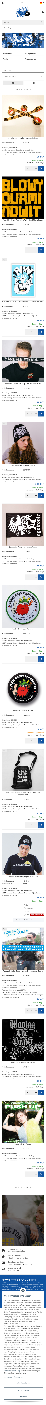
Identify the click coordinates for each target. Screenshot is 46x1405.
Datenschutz (18, 1377)
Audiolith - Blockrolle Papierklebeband (23, 138)
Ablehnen (23, 1397)
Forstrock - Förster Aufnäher (23, 629)
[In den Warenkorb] (41, 168)
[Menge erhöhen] (36, 168)
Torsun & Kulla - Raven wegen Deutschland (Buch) (23, 971)
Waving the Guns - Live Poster (23, 1062)
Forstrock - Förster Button (23, 710)
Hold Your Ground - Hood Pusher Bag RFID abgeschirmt (23, 793)
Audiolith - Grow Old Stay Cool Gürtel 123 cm (23, 383)
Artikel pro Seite (10, 76)
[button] (22, 3)
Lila (35, 915)
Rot (28, 911)
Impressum (8, 1377)
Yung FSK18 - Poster (23, 1144)
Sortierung (8, 70)
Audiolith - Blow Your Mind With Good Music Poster (23, 220)
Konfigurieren (23, 1390)
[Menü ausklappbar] (3, 12)
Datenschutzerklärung (12, 1371)
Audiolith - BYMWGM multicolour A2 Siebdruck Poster (23, 302)
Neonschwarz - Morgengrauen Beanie (23, 876)
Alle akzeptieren (23, 1383)
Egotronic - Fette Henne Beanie (23, 465)
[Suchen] (41, 22)
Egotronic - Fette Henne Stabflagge (23, 547)
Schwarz (30, 908)
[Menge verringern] (27, 168)
